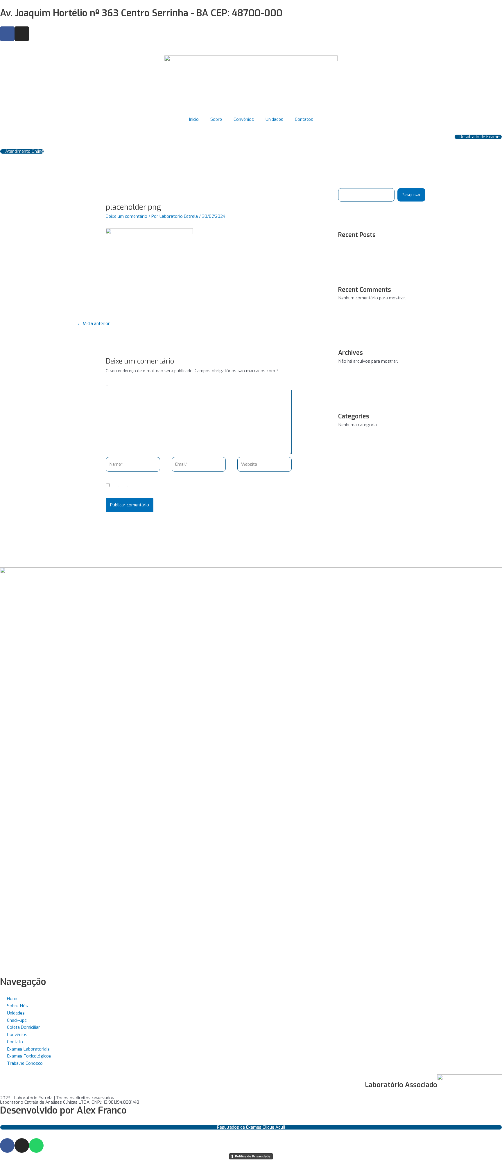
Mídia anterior (93, 323)
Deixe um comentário (126, 216)
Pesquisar (411, 195)
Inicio (194, 119)
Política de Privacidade (252, 1156)
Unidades (274, 119)
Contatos (304, 119)
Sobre (216, 119)
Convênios (244, 119)
